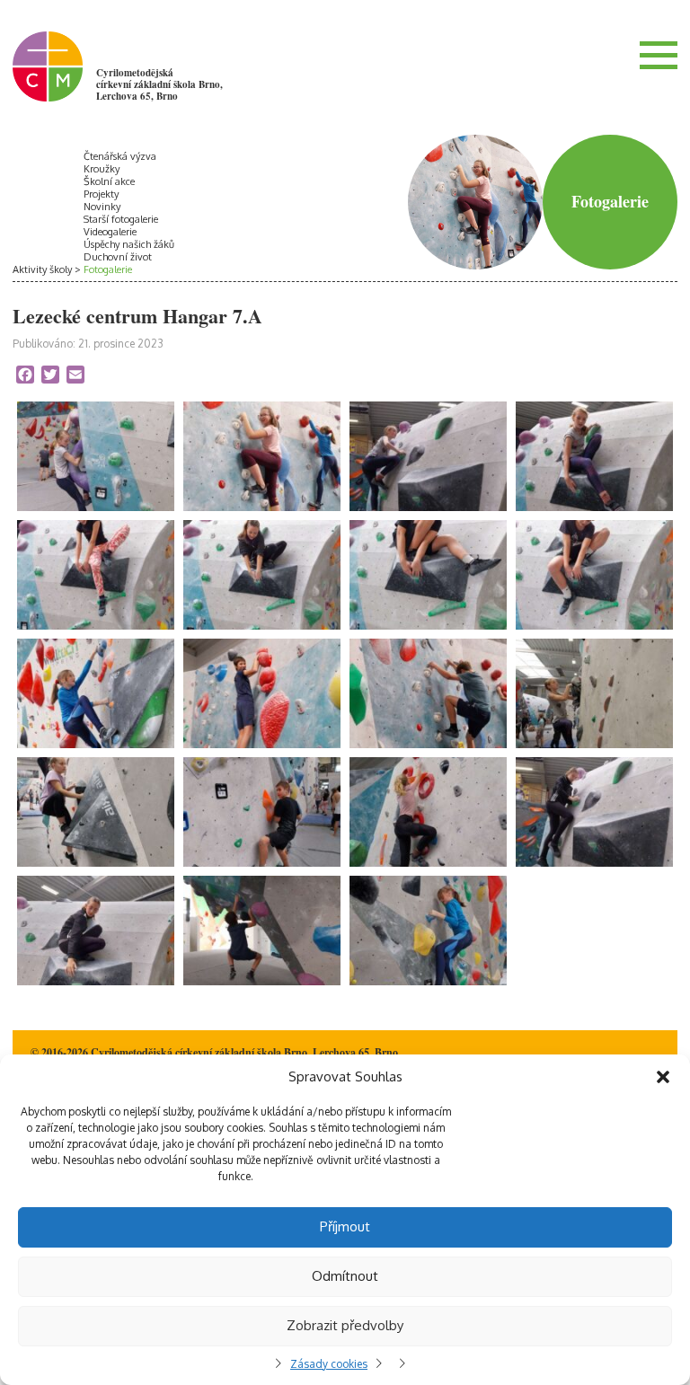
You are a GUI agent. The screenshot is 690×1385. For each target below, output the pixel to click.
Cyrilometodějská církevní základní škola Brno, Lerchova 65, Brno (159, 84)
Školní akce (109, 181)
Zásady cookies (328, 1364)
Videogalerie (110, 231)
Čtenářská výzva (120, 156)
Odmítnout (345, 1275)
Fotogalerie (108, 269)
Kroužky (101, 169)
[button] (663, 1077)
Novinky (102, 206)
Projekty (101, 194)
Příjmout (345, 1226)
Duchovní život (118, 257)
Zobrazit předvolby (345, 1325)
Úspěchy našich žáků (129, 244)
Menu (658, 55)
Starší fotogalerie (121, 219)
